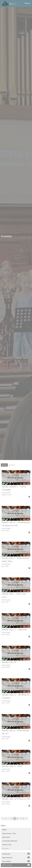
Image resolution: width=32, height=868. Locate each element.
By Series (12, 465)
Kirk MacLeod (15, 854)
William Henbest (15, 865)
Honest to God (6, 844)
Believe (4, 829)
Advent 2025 (6, 837)
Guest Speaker (15, 861)
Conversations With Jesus (9, 841)
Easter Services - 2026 (9, 833)
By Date (4, 465)
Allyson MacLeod (15, 857)
